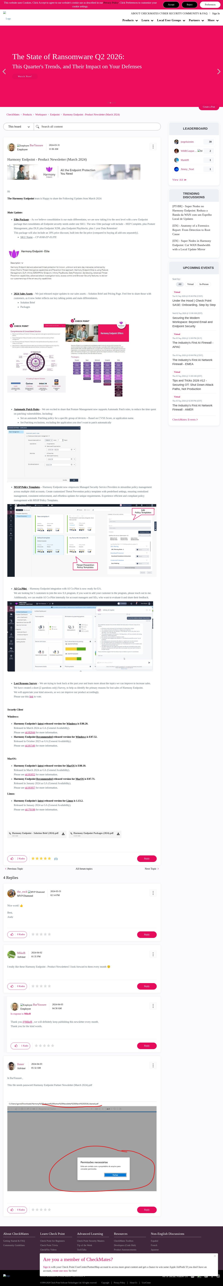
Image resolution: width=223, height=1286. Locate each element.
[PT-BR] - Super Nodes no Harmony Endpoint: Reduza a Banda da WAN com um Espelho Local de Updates (192, 212)
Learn (145, 20)
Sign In (216, 13)
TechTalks (81, 1250)
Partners (194, 20)
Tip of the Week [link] (84, 1245)
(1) (56, 858)
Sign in (46, 1267)
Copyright (105, 1283)
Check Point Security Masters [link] (90, 1241)
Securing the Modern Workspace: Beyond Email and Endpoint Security (192, 322)
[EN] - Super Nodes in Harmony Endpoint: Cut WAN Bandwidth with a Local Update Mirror (191, 245)
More (211, 20)
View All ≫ (179, 179)
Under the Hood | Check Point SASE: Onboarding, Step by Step (194, 303)
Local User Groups (169, 20)
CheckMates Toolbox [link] (123, 1241)
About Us (133, 1283)
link (31, 696)
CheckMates (13, 114)
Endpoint (55, 114)
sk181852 (30, 774)
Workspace (41, 114)
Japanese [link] (155, 1250)
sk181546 (30, 745)
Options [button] (157, 114)
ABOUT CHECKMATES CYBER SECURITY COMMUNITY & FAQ (169, 13)
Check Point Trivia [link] (49, 1245)
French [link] (154, 1245)
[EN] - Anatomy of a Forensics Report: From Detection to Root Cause (191, 230)
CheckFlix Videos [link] (48, 1250)
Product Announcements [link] (125, 1250)
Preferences (210, 4)
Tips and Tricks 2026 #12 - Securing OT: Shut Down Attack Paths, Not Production (192, 384)
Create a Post (209, 107)
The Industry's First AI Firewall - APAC (192, 345)
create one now (60, 1270)
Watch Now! (25, 76)
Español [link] (154, 1241)
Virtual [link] (190, 284)
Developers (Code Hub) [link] (125, 1245)
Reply (147, 858)
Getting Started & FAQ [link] (14, 1241)
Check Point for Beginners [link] (52, 1241)
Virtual (177, 292)
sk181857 (30, 787)
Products (128, 20)
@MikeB (27, 1021)
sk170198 (30, 809)
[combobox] (97, 126)
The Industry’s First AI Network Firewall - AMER (192, 407)
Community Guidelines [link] (14, 1245)
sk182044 (30, 732)
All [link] (179, 284)
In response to (21, 1014)
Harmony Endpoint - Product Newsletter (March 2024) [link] (91, 114)
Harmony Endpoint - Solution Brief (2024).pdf (35, 833)
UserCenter (146, 1283)
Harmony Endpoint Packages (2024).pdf (93, 833)
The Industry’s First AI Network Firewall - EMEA (192, 362)
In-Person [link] (203, 284)
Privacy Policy (111, 2)
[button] (171, 4)
